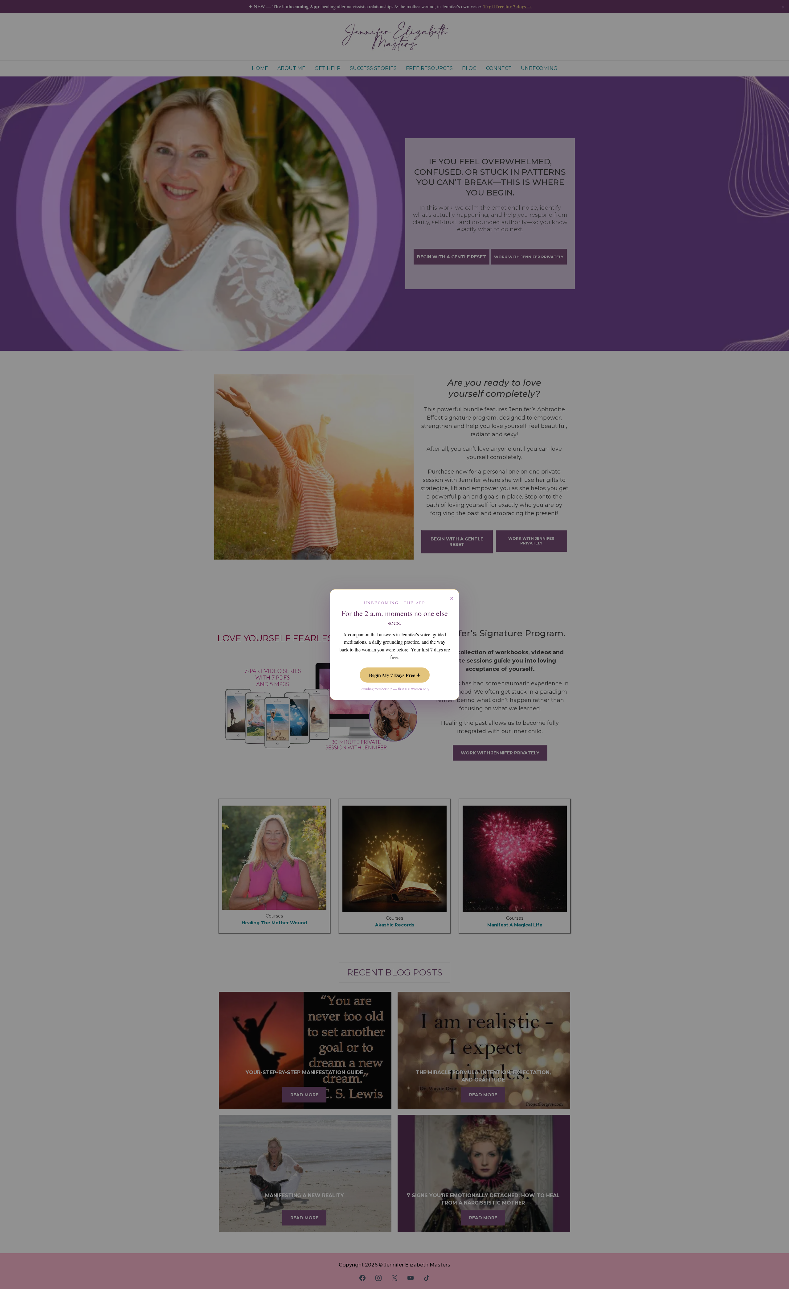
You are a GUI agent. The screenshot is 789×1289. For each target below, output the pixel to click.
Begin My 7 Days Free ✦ (394, 675)
